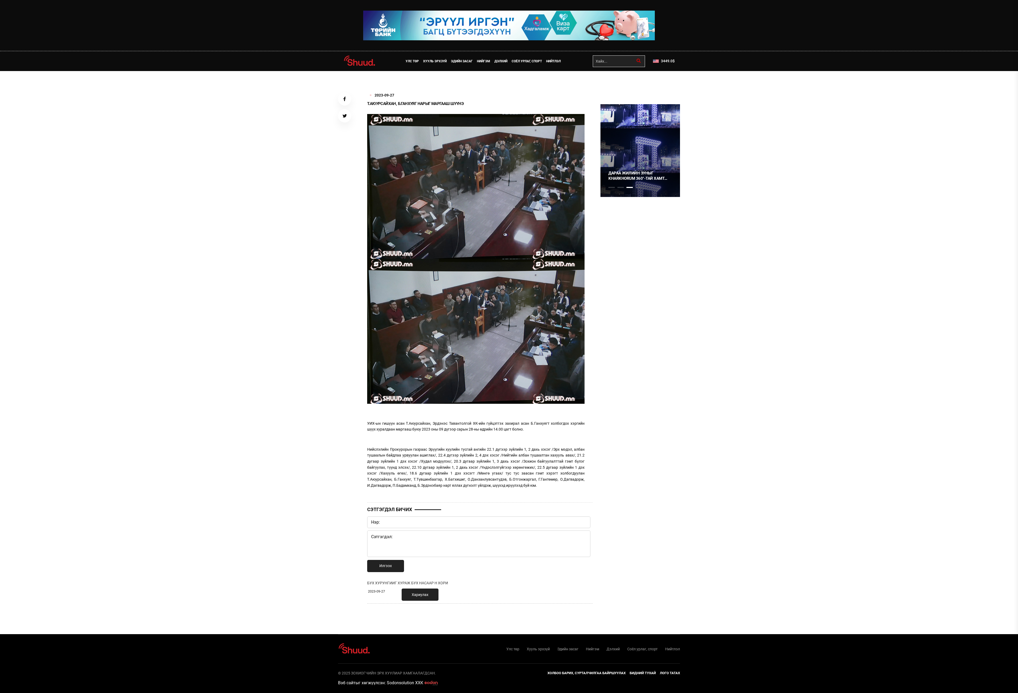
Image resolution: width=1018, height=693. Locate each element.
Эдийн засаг (462, 61)
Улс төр (412, 61)
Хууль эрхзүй (435, 61)
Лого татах (670, 673)
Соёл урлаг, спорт (527, 61)
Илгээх (385, 566)
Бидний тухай (643, 673)
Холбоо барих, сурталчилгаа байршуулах (586, 673)
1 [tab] (611, 82)
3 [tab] (629, 187)
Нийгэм (483, 61)
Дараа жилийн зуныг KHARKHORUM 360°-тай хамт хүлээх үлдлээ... (636, 176)
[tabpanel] (640, 150)
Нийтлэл (553, 61)
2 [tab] (620, 187)
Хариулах (420, 595)
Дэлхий (500, 61)
